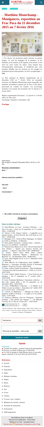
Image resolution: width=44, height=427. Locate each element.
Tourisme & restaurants (11, 406)
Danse (32, 308)
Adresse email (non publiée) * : (12, 177)
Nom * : (4, 170)
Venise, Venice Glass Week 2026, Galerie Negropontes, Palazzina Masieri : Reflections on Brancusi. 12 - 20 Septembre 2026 (22, 254)
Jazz (40, 308)
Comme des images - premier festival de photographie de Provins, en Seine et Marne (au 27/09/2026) (22, 349)
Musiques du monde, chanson (29, 310)
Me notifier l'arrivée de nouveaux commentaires (21, 214)
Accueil (4, 9)
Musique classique (21, 308)
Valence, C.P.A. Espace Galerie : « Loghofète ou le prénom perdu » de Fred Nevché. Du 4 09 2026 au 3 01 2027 (22, 235)
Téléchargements (28, 312)
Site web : (5, 185)
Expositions (14, 9)
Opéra (15, 308)
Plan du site (8, 424)
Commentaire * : (7, 192)
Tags (38, 424)
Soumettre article (22, 337)
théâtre (28, 308)
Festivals (4, 308)
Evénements (20, 312)
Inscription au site (30, 424)
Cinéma (7, 310)
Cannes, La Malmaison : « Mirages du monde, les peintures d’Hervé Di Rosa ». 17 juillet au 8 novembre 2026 (22, 294)
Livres (3, 310)
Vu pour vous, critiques (15, 310)
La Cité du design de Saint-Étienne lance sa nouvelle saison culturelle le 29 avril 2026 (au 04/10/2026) (21, 353)
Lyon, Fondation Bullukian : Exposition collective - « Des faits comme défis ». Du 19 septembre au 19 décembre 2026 (22, 282)
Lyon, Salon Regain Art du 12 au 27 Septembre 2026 (23, 258)
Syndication (19, 424)
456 (24, 305)
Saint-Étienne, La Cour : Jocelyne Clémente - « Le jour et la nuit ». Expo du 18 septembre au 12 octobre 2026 (22, 229)
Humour (36, 308)
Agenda (22, 343)
